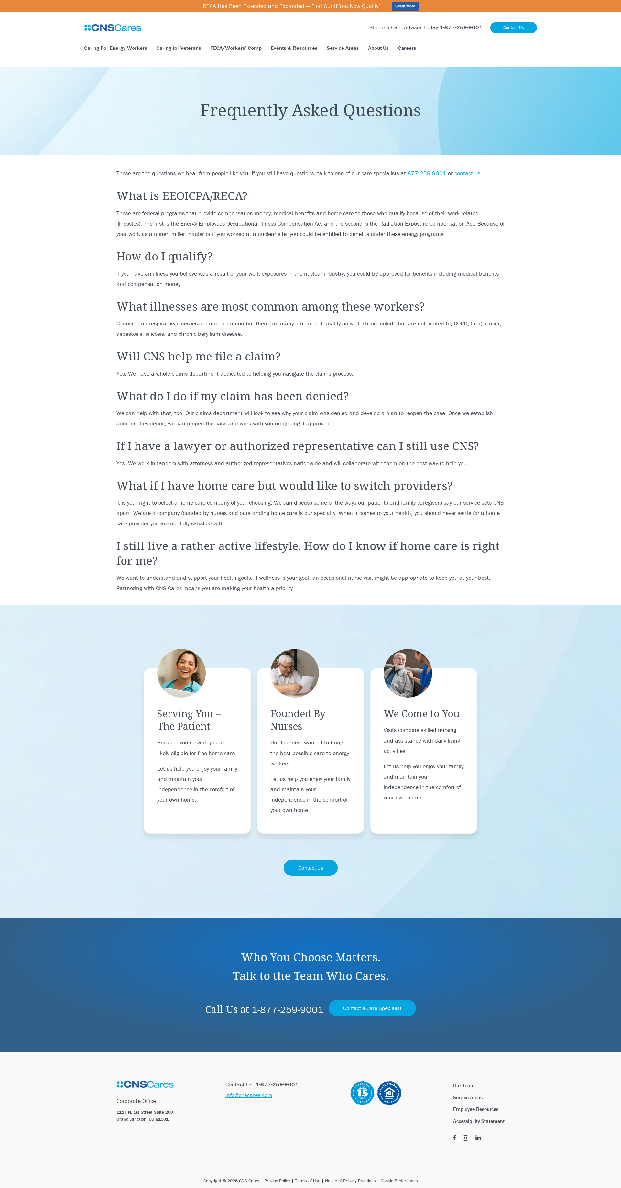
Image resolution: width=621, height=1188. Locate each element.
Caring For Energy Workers (115, 47)
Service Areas (343, 47)
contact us (467, 173)
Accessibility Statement (479, 1121)
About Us (378, 47)
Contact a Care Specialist (372, 1008)
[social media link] (454, 1138)
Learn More (405, 6)
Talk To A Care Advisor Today (425, 27)
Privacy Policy (277, 1180)
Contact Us (513, 27)
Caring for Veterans (178, 47)
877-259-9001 (427, 173)
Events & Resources (294, 47)
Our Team (464, 1085)
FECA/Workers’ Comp (236, 47)
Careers (407, 47)
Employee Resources (475, 1109)
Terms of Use (307, 1180)
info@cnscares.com (248, 1095)
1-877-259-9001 (287, 1010)
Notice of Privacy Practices (350, 1180)
